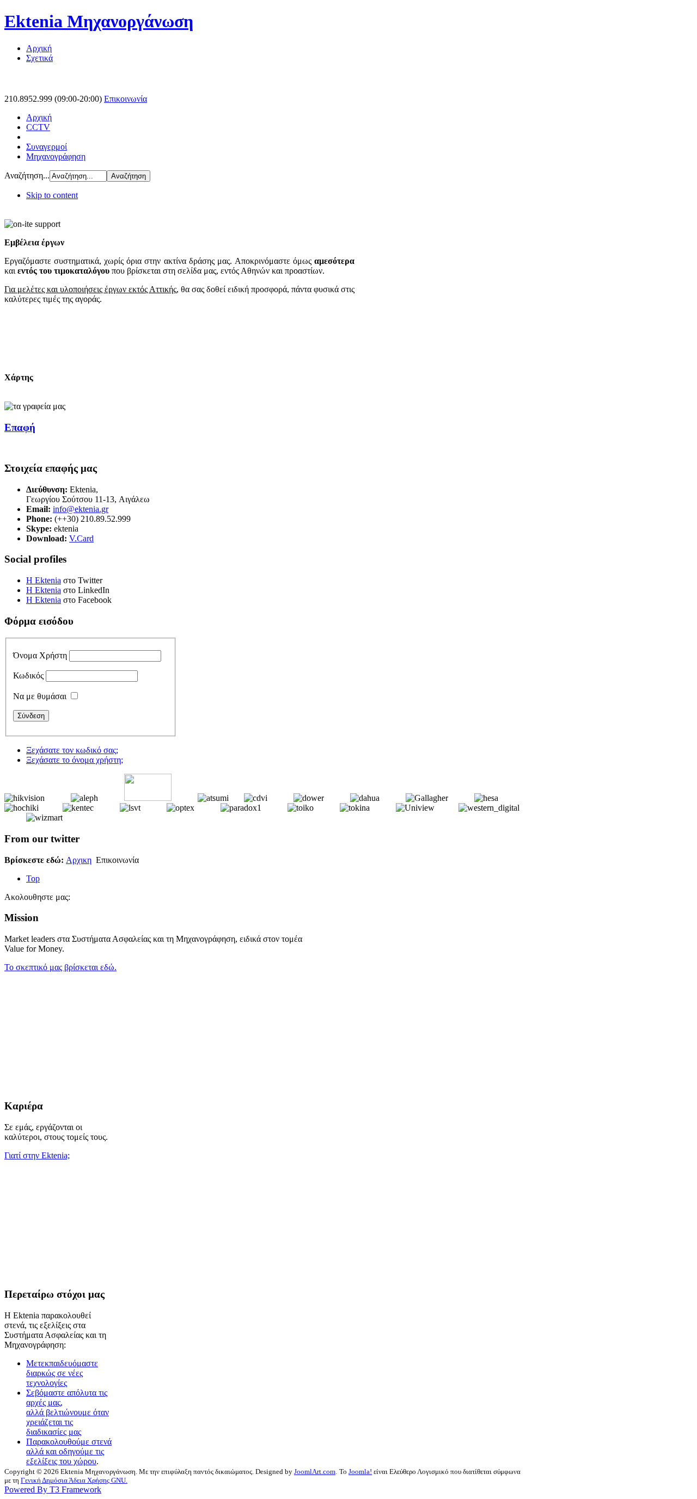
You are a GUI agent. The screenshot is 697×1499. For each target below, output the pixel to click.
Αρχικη (78, 860)
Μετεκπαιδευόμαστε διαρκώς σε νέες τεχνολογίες (62, 1373)
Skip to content (52, 195)
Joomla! (360, 1471)
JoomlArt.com (314, 1471)
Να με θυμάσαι (39, 696)
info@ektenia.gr (80, 509)
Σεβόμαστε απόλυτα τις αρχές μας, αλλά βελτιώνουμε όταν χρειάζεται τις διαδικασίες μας (67, 1412)
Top (33, 878)
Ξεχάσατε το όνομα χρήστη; (74, 759)
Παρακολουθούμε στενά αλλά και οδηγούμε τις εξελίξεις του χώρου (69, 1451)
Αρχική (39, 48)
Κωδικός (28, 675)
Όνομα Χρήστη (40, 655)
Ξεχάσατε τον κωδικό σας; (72, 750)
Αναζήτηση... (27, 175)
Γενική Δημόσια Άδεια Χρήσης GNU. (74, 1480)
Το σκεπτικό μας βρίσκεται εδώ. (60, 967)
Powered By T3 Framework (52, 1489)
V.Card (81, 538)
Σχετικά (39, 58)
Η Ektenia (43, 580)
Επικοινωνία (125, 98)
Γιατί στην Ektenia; (37, 1155)
